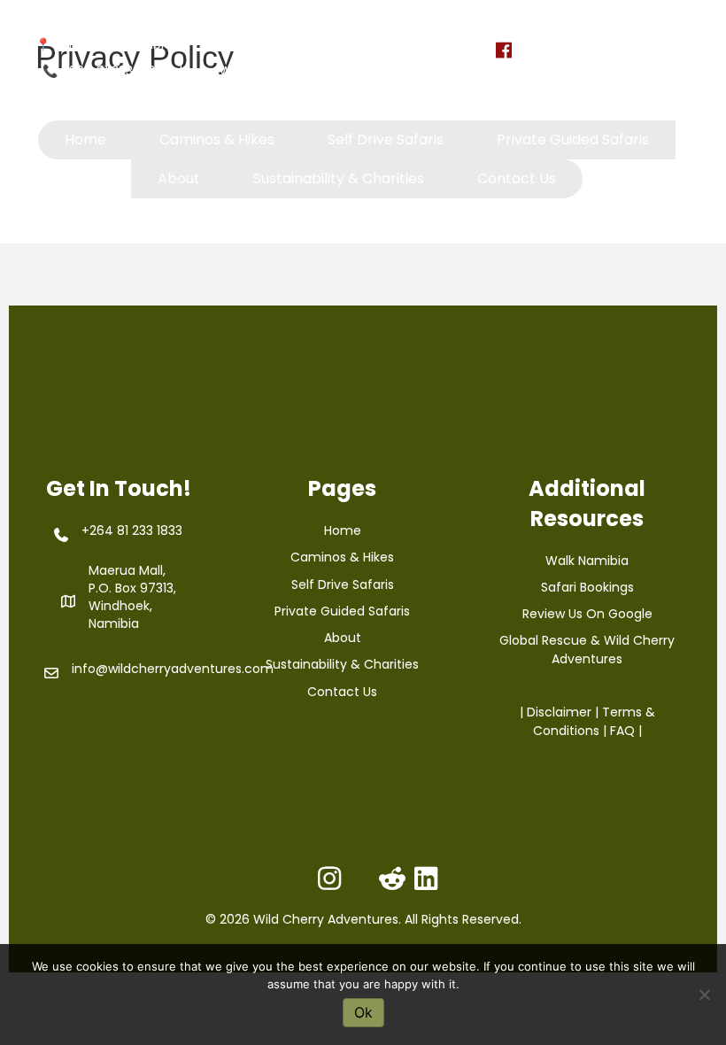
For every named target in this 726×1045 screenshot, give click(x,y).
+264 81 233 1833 (111, 71)
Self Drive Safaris (342, 584)
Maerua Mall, (127, 570)
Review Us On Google (587, 614)
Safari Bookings (587, 587)
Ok (363, 1012)
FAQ (622, 730)
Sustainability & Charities (342, 664)
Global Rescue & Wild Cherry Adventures (587, 649)
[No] (704, 994)
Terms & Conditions (594, 721)
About (342, 637)
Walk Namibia (587, 560)
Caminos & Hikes (342, 557)
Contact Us (342, 692)
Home (342, 530)
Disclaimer (559, 712)
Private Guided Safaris (342, 611)
